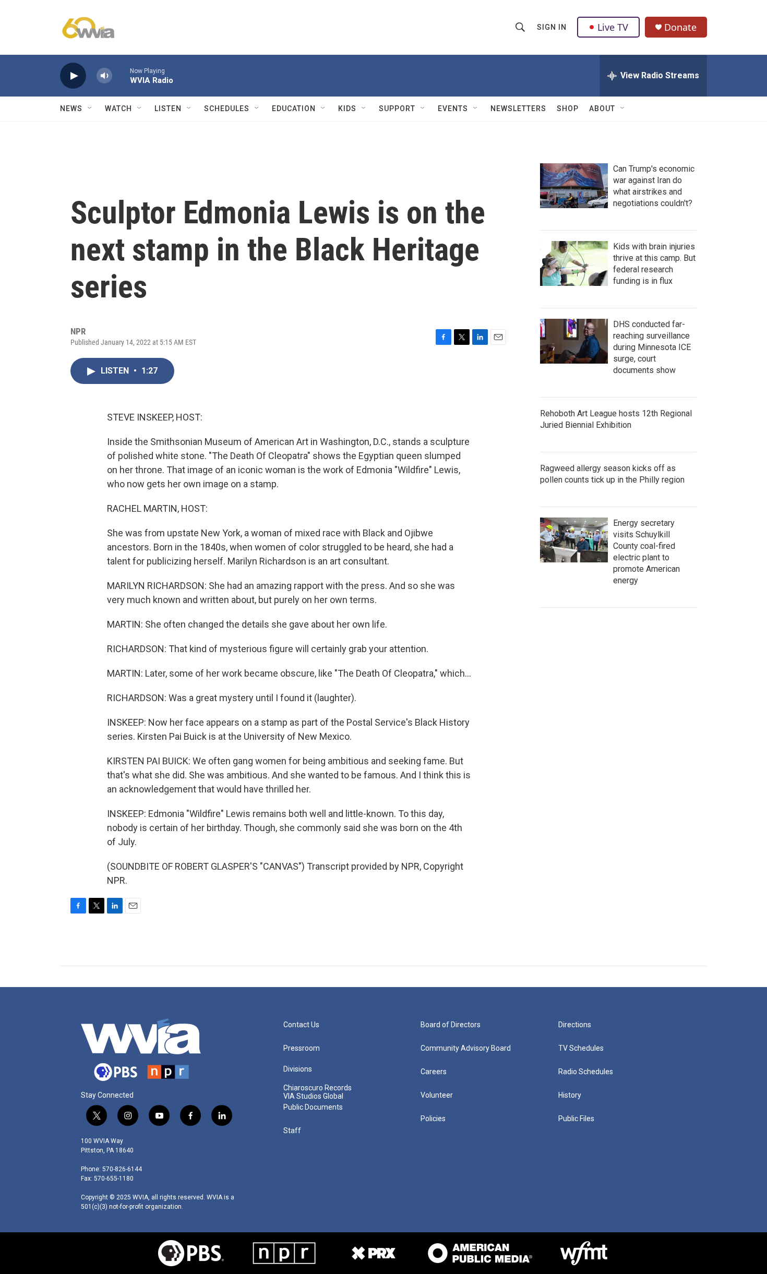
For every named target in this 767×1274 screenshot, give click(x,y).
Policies (433, 1119)
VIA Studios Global (313, 1096)
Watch (118, 108)
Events (453, 108)
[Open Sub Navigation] (90, 108)
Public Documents (313, 1107)
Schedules (226, 108)
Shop (568, 108)
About (602, 108)
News (71, 108)
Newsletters (518, 108)
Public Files (576, 1119)
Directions (574, 1025)
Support (397, 108)
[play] (73, 76)
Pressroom (301, 1048)
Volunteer (437, 1095)
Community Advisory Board (466, 1048)
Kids (347, 108)
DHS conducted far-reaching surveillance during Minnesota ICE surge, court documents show (652, 347)
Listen (168, 108)
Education (294, 108)
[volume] (104, 76)
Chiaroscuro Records (317, 1088)
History (569, 1095)
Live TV (612, 27)
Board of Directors (451, 1025)
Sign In (552, 27)
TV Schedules (581, 1048)
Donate (680, 27)
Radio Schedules (585, 1072)
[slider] (121, 75)
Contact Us (301, 1025)
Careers (434, 1072)
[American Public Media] (480, 1253)
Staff (292, 1131)
